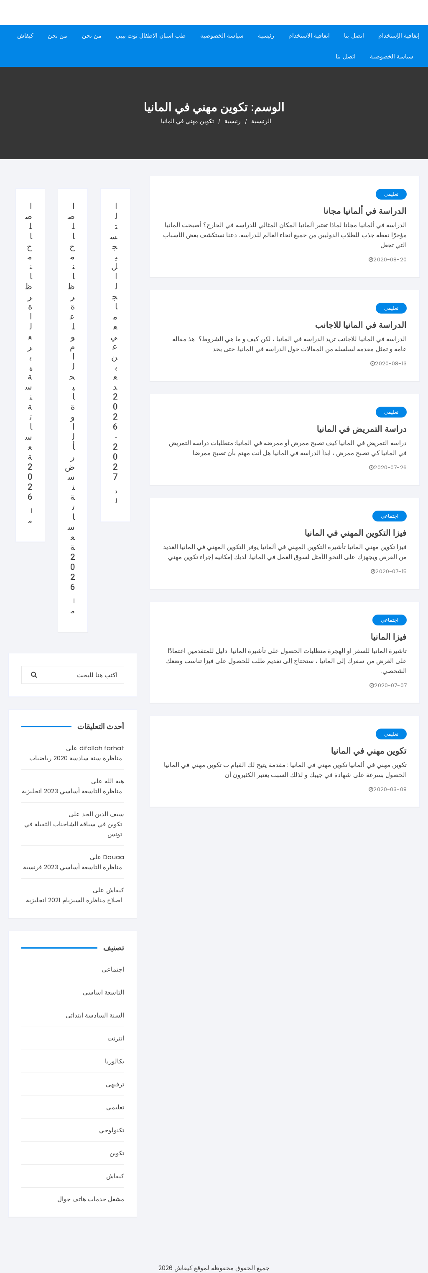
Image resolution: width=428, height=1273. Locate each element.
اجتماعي (389, 515)
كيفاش (25, 35)
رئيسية (266, 35)
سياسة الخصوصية (222, 35)
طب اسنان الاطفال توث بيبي (151, 35)
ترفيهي (115, 1084)
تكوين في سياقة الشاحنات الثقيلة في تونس (73, 829)
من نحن (92, 35)
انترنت (115, 1038)
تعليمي (391, 193)
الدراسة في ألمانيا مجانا (365, 211)
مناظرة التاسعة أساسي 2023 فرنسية (72, 867)
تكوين (117, 1153)
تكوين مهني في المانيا (369, 751)
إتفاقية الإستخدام (399, 35)
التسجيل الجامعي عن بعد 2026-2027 (113, 341)
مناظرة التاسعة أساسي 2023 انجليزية (72, 791)
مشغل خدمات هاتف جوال (90, 1199)
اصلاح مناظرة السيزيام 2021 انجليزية (74, 900)
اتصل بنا (354, 35)
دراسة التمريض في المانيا (362, 429)
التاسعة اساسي (103, 992)
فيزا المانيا (389, 637)
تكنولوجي (111, 1130)
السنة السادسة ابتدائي (95, 1015)
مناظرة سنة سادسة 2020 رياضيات (75, 758)
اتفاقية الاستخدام (309, 35)
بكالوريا (114, 1061)
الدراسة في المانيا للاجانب (361, 325)
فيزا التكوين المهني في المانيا (356, 533)
